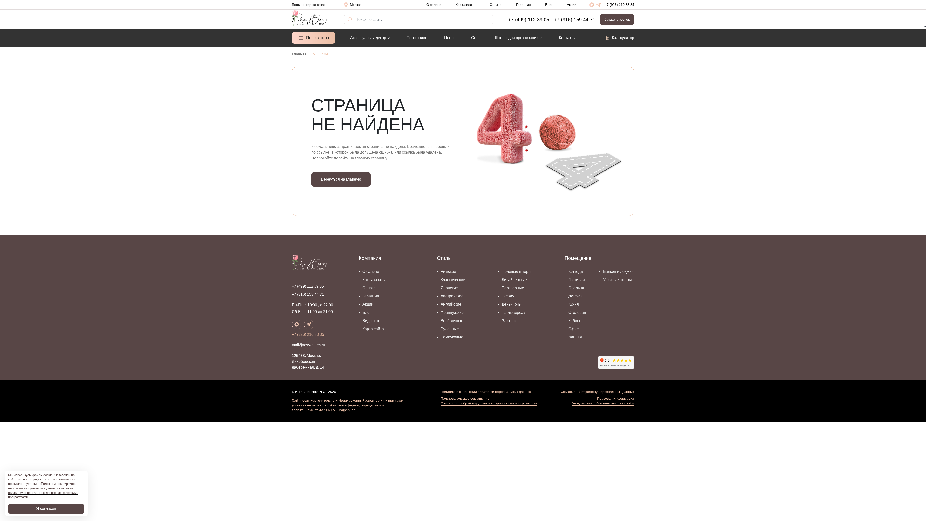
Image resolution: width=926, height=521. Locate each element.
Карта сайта (373, 329)
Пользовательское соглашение (465, 398)
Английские (451, 304)
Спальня (576, 288)
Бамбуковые (452, 337)
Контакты (567, 38)
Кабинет (575, 321)
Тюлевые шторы (516, 271)
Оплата (496, 5)
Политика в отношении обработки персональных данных (486, 392)
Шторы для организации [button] (516, 38)
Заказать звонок (617, 19)
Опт (474, 38)
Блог (548, 5)
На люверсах (513, 312)
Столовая (577, 312)
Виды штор (372, 321)
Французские (452, 312)
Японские (449, 288)
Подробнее (346, 410)
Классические (453, 280)
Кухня (573, 304)
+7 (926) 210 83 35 (619, 5)
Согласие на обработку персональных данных (597, 392)
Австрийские (452, 296)
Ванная (575, 337)
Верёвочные (452, 321)
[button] (354, 4)
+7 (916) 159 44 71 (308, 294)
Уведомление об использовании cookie (603, 403)
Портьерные (513, 288)
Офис (573, 329)
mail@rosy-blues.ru (308, 345)
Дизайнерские (514, 280)
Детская (575, 296)
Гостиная (576, 280)
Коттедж (575, 271)
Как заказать (465, 5)
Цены (449, 38)
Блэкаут (509, 296)
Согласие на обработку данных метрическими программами (489, 403)
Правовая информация (615, 398)
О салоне (433, 5)
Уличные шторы (617, 280)
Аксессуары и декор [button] (368, 38)
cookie (48, 475)
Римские (448, 271)
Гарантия (523, 5)
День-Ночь (511, 304)
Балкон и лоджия (618, 271)
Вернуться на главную (341, 179)
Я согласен (46, 509)
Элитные (509, 321)
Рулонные (450, 329)
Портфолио (417, 38)
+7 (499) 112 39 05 (308, 286)
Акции (571, 5)
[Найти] (346, 17)
